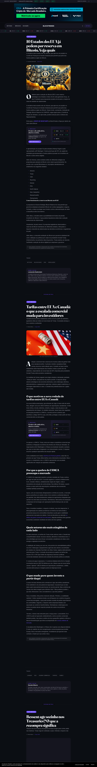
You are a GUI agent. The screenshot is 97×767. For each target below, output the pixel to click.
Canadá (29, 675)
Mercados (18, 25)
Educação (25, 25)
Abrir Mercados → (35, 141)
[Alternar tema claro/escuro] (82, 26)
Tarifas (54, 675)
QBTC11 (36, 1)
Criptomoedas (31, 36)
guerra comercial (44, 675)
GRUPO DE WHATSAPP (41, 121)
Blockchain (37, 262)
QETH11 (41, 1)
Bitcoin (29, 262)
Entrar (88, 25)
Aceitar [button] (87, 764)
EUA (45, 262)
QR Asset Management (10, 1)
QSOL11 (47, 1)
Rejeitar (92, 764)
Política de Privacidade (79, 764)
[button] (88, 1)
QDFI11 (53, 1)
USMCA (61, 675)
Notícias (9, 25)
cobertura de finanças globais (52, 455)
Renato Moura (30, 326)
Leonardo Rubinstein (32, 61)
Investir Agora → (82, 1)
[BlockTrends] (48, 26)
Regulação (51, 262)
